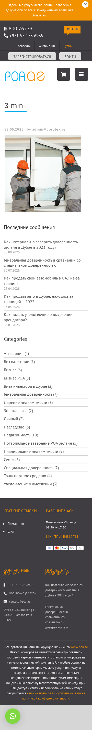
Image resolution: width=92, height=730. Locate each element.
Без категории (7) (19, 361)
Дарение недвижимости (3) (28, 402)
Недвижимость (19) (21, 434)
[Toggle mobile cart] (63, 74)
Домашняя (15, 523)
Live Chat (72, 29)
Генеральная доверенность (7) (30, 394)
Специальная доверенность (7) (31, 467)
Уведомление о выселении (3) (30, 483)
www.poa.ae (79, 647)
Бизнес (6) (13, 369)
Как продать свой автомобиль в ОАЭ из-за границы (42, 280)
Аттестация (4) (16, 353)
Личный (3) (14, 418)
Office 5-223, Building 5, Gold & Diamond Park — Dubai (19, 615)
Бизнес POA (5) (17, 378)
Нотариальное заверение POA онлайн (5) (40, 443)
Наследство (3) (17, 426)
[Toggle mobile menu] (81, 74)
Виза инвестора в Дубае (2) (28, 386)
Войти (70, 56)
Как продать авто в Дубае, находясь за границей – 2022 (38, 299)
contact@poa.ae (19, 601)
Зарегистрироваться (32, 56)
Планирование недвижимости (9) (34, 451)
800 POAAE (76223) (22, 593)
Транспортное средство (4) (28, 475)
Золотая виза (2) (18, 410)
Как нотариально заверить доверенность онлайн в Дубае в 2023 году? (41, 244)
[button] (12, 716)
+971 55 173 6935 (26, 35)
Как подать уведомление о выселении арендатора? (38, 317)
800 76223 (19, 28)
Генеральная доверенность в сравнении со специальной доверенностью (42, 262)
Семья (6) (12, 459)
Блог (11, 531)
